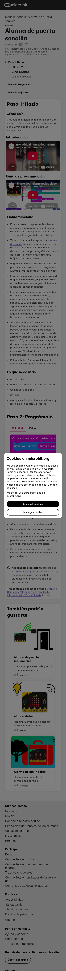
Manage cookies (32, 512)
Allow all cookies (33, 504)
